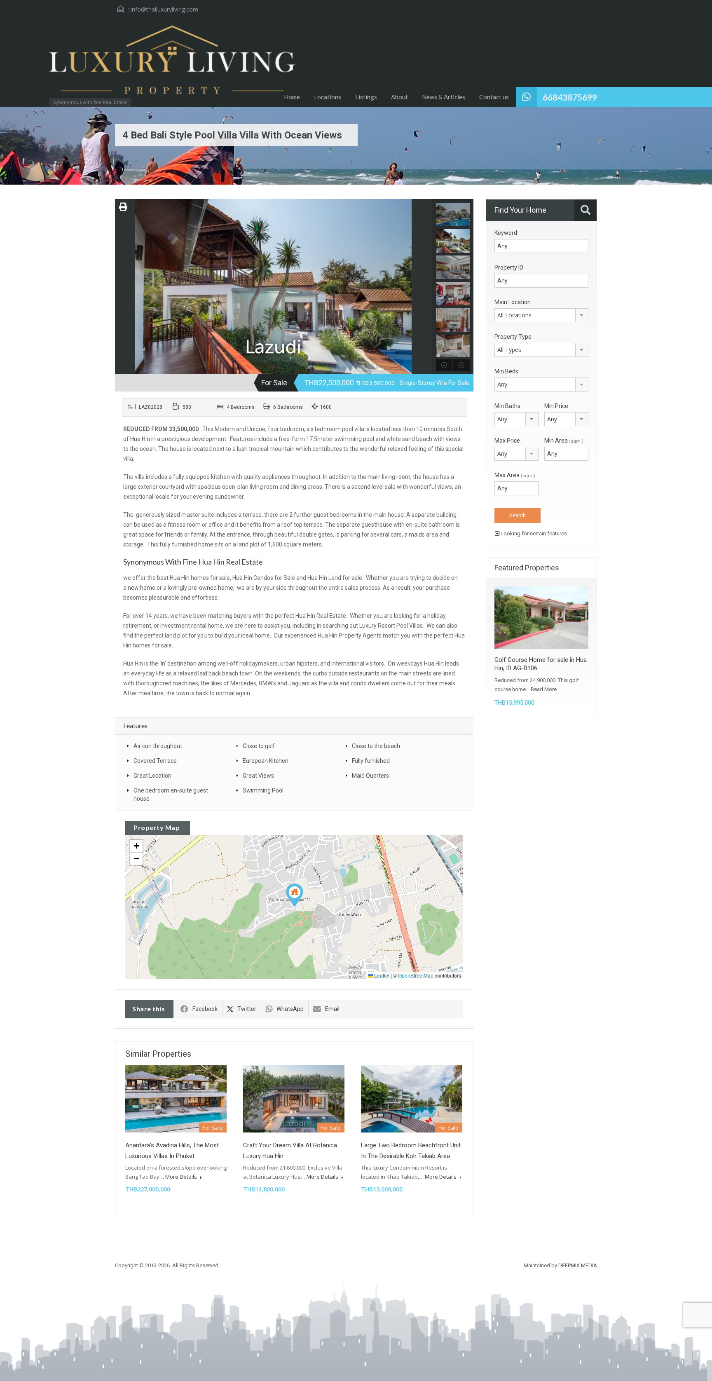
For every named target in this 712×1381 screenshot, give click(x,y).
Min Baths (507, 406)
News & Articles (443, 97)
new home (141, 587)
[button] (294, 895)
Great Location (152, 775)
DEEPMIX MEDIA (577, 1265)
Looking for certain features (533, 533)
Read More (544, 689)
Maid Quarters (370, 775)
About (399, 97)
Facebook (205, 1009)
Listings (366, 97)
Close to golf (259, 746)
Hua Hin (140, 439)
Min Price (556, 406)
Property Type (513, 336)
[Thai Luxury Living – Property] (102, 64)
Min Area (563, 440)
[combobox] (541, 315)
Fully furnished (371, 760)
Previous (122, 286)
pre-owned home (210, 587)
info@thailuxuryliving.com (164, 9)
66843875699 (570, 97)
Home (292, 97)
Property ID (508, 267)
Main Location (512, 302)
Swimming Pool (263, 790)
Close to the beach (376, 746)
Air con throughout (158, 746)
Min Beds (506, 371)
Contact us (494, 97)
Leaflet (381, 975)
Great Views (258, 775)
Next (424, 286)
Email (332, 1009)
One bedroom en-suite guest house (171, 794)
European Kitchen (265, 760)
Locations (327, 97)
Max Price (507, 440)
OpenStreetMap (415, 975)
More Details (181, 1176)
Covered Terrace (155, 760)
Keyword (505, 233)
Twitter (246, 1009)
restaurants (364, 673)
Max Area (514, 475)
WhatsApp (290, 1009)
